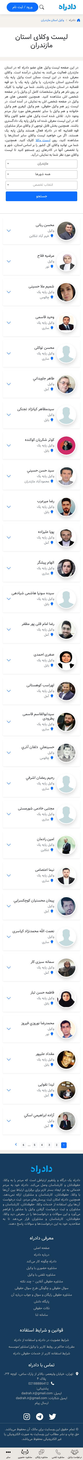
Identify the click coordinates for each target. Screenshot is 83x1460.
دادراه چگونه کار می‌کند (41, 1261)
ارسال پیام (41, 1403)
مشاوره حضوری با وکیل (42, 1268)
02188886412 (38, 1383)
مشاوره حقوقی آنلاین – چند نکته (41, 1281)
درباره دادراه (41, 1254)
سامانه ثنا (41, 1314)
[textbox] (41, 185)
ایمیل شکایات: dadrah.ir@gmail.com (41, 1398)
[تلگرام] (39, 1417)
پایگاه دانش (41, 1301)
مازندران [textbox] (43, 163)
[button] (8, 1454)
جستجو (41, 196)
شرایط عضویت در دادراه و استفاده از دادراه (41, 1340)
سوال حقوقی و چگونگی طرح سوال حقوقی (41, 1288)
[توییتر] (52, 1417)
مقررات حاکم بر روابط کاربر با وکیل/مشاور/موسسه (41, 1346)
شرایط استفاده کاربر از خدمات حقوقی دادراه (41, 1353)
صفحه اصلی (42, 1248)
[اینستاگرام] (26, 1417)
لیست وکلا (43, 140)
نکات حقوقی (41, 1308)
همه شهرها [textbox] (42, 174)
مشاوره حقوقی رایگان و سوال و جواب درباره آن (41, 1294)
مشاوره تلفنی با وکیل (41, 1274)
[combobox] (41, 164)
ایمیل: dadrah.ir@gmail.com (41, 1393)
